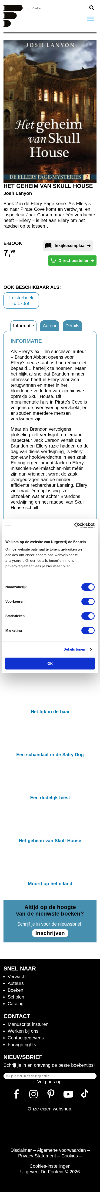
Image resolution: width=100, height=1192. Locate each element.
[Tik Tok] (84, 1096)
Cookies (69, 1155)
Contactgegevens (26, 1037)
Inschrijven (50, 933)
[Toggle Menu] (90, 19)
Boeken (15, 990)
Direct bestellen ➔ (76, 260)
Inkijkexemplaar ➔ (73, 245)
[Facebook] (16, 1096)
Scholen (16, 996)
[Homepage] (13, 25)
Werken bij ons (23, 1031)
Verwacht (17, 976)
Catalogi (16, 1003)
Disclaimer (21, 1150)
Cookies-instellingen (50, 1166)
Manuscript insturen (28, 1024)
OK (50, 664)
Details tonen (74, 649)
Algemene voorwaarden (61, 1150)
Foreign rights (22, 1044)
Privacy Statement (37, 1155)
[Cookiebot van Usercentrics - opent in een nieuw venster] (74, 526)
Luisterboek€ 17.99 (21, 300)
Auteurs (16, 983)
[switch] (88, 601)
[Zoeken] (92, 7)
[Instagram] (33, 1096)
